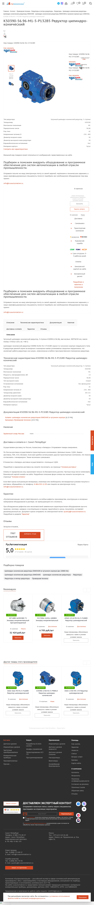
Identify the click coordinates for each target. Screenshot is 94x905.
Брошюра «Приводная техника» (18, 420)
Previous (85, 590)
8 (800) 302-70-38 (15, 861)
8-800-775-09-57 (19, 835)
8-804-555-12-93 (40, 484)
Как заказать (9, 48)
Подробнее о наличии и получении (78, 284)
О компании (76, 769)
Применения (54, 740)
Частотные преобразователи (10, 751)
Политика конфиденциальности (80, 780)
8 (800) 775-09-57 (15, 852)
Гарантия (74, 747)
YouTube (84, 815)
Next (89, 590)
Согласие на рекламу (79, 784)
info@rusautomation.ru (13, 183)
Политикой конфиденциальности (35, 823)
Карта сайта (76, 763)
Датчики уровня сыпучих (55, 753)
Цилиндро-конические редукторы (57, 575)
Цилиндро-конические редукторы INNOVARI (23, 575)
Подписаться (66, 814)
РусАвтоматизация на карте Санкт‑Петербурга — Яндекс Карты (47, 728)
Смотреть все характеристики (16, 149)
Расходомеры (54, 758)
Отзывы (74, 794)
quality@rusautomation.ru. (75, 512)
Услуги (28, 740)
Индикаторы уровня (11, 747)
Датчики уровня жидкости (55, 748)
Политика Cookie (78, 787)
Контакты (75, 772)
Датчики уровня (10, 744)
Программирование (34, 758)
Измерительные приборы (9, 757)
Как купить (75, 744)
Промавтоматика (10, 761)
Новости (74, 750)
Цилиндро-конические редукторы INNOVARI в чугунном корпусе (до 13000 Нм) (36, 571)
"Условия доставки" (68, 467)
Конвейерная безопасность (54, 765)
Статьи (74, 754)
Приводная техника (40, 578)
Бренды (74, 760)
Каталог (6, 740)
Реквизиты (75, 776)
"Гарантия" (25, 514)
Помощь (74, 740)
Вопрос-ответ (76, 757)
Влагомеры (53, 761)
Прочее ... (7, 764)
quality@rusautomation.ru (22, 863)
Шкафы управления (34, 749)
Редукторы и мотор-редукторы (17, 578)
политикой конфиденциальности (33, 898)
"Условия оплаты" (18, 477)
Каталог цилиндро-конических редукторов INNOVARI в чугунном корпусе (35, 417)
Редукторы (77, 575)
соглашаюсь (30, 817)
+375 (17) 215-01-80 (60, 835)
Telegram (78, 809)
